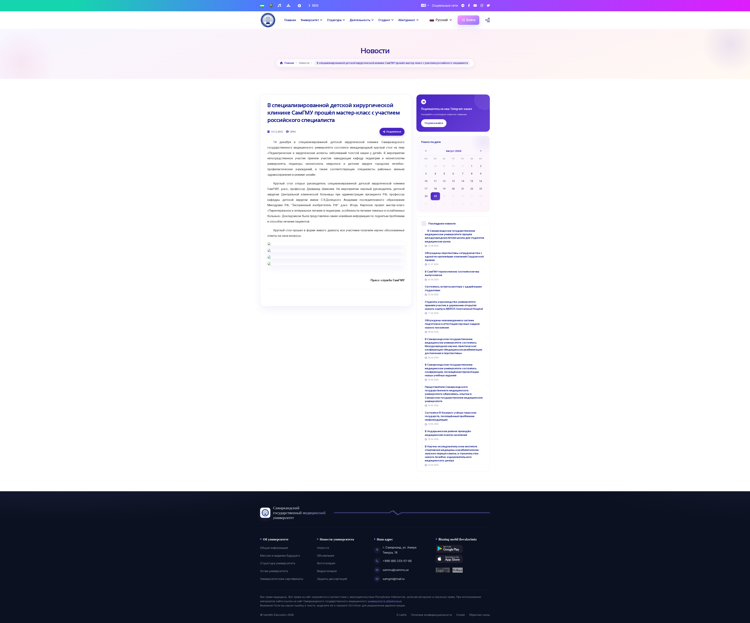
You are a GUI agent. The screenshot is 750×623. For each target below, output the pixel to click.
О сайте (401, 614)
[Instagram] (481, 6)
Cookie (460, 614)
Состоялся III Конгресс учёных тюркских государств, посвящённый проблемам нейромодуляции (450, 416)
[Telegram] (462, 6)
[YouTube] (475, 6)
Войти (470, 20)
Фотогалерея (326, 563)
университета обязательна (385, 601)
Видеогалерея (327, 571)
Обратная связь (479, 614)
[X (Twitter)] (488, 6)
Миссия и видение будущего (280, 555)
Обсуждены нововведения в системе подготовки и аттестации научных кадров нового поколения (452, 324)
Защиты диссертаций (332, 579)
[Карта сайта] (289, 6)
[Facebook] (469, 6)
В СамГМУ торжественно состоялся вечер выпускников (452, 273)
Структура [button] (334, 20)
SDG (314, 5)
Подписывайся (434, 123)
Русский (441, 20)
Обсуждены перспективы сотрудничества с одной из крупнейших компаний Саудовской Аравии (454, 257)
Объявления (325, 555)
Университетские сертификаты (281, 579)
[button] (425, 6)
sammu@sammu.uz (396, 570)
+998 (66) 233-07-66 (397, 561)
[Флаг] (262, 6)
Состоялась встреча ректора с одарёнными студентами (453, 288)
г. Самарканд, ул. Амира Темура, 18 (399, 550)
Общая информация (274, 548)
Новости (323, 548)
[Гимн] (280, 6)
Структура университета (277, 563)
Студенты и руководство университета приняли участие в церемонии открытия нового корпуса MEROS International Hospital (454, 305)
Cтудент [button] (384, 20)
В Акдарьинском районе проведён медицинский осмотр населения (448, 433)
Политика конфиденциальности (431, 614)
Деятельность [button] (360, 20)
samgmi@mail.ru (393, 579)
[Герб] (271, 6)
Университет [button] (310, 20)
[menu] (487, 20)
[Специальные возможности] (300, 5)
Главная (290, 20)
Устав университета (274, 571)
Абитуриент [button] (406, 20)
